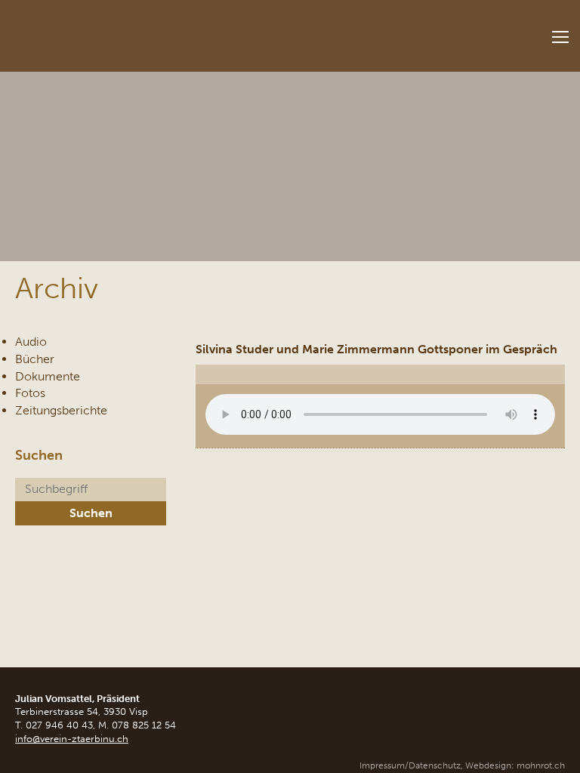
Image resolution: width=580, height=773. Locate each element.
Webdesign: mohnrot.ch (515, 765)
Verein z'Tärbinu (113, 31)
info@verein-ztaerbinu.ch (71, 738)
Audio (31, 341)
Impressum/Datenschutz (410, 765)
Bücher (34, 359)
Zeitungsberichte (61, 410)
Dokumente (47, 376)
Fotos (30, 393)
